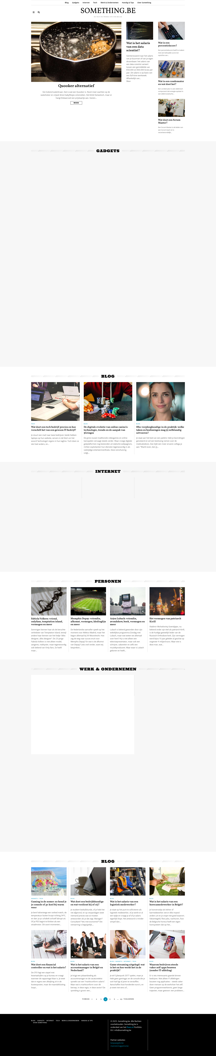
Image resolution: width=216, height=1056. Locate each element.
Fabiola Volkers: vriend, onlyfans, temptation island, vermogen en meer (47, 621)
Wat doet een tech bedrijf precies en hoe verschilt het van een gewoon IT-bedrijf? (53, 428)
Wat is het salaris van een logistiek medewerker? (124, 903)
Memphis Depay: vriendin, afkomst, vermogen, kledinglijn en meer (88, 621)
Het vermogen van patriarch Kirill (165, 620)
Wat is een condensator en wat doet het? (171, 83)
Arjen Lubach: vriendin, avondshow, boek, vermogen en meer (127, 621)
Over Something (144, 2)
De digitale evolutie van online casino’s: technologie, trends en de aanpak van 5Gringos (106, 430)
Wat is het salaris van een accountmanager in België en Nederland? (87, 967)
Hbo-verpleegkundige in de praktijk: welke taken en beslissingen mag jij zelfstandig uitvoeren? (160, 430)
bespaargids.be (117, 1043)
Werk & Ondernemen (109, 2)
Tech (95, 2)
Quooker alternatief (76, 86)
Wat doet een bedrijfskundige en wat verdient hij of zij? (87, 903)
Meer (76, 103)
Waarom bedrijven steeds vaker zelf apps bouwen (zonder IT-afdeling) (164, 967)
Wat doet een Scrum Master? (169, 121)
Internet (86, 2)
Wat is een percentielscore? (167, 44)
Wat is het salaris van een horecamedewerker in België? (166, 903)
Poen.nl (130, 1027)
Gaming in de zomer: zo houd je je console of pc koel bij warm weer (48, 904)
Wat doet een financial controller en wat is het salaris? (48, 966)
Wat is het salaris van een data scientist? (138, 47)
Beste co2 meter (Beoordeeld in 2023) (108, 213)
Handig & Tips (128, 2)
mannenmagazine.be (119, 1046)
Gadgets (75, 2)
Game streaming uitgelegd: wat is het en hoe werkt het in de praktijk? (127, 967)
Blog (67, 2)
